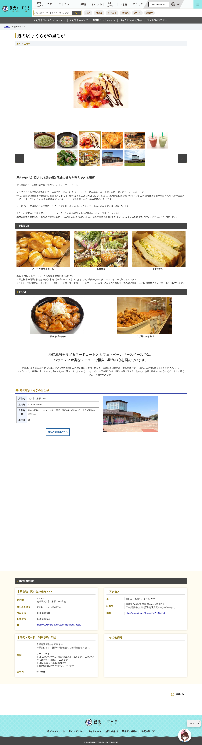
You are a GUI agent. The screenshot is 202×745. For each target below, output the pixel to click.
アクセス (138, 4)
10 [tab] (134, 158)
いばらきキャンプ (79, 20)
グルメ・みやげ (110, 4)
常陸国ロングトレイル (104, 20)
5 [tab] (134, 140)
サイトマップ (94, 731)
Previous (19, 158)
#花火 (87, 13)
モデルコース (54, 4)
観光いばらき (101, 722)
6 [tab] (157, 140)
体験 (83, 4)
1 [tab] (44, 140)
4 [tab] (112, 140)
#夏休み (125, 13)
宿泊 (124, 4)
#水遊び (149, 13)
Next (182, 158)
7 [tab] (67, 158)
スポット (69, 4)
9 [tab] (112, 158)
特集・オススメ (39, 4)
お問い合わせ (111, 731)
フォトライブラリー (157, 20)
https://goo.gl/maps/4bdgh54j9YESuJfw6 (145, 613)
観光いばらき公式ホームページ (16, 8)
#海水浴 (99, 13)
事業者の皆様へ (130, 731)
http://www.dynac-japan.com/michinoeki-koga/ (59, 625)
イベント (96, 4)
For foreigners (158, 4)
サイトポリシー (76, 731)
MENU (197, 4)
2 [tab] (67, 140)
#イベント (112, 13)
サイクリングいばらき (131, 20)
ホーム (7, 26)
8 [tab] (89, 158)
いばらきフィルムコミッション (49, 20)
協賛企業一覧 (148, 731)
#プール (137, 13)
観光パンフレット (56, 731)
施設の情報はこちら (58, 432)
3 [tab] (89, 140)
